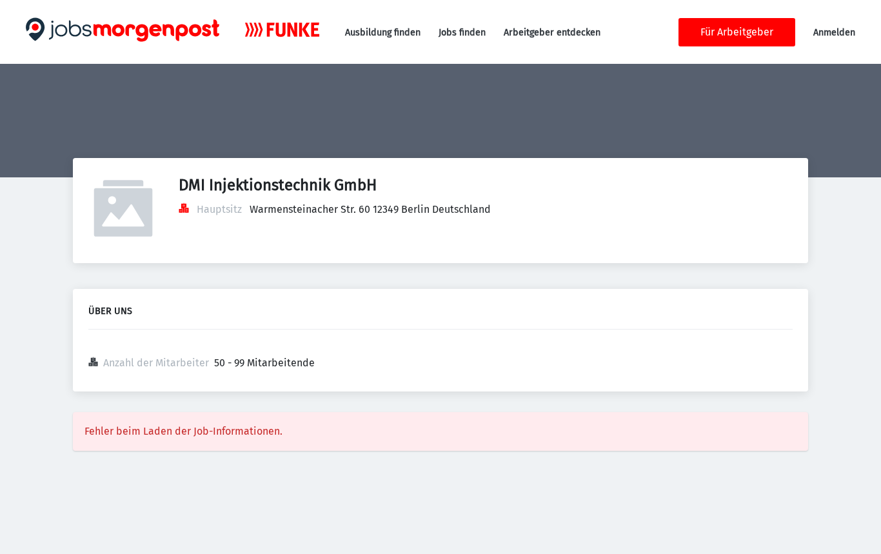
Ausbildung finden (383, 32)
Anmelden (834, 32)
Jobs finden (462, 32)
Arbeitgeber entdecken (552, 32)
